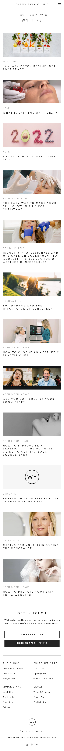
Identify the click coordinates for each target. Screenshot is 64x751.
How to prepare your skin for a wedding (28, 593)
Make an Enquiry (32, 634)
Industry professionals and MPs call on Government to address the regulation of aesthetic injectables (31, 257)
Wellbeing (10, 61)
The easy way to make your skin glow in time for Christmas (30, 206)
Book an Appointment (32, 643)
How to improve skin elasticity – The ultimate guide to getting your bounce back (28, 450)
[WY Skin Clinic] (32, 4)
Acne (6, 108)
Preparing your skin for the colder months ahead (31, 500)
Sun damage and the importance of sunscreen (28, 307)
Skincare (9, 493)
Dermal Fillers (13, 248)
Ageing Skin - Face (16, 198)
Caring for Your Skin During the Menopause (31, 546)
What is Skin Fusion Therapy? (31, 112)
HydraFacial (12, 540)
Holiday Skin (12, 301)
